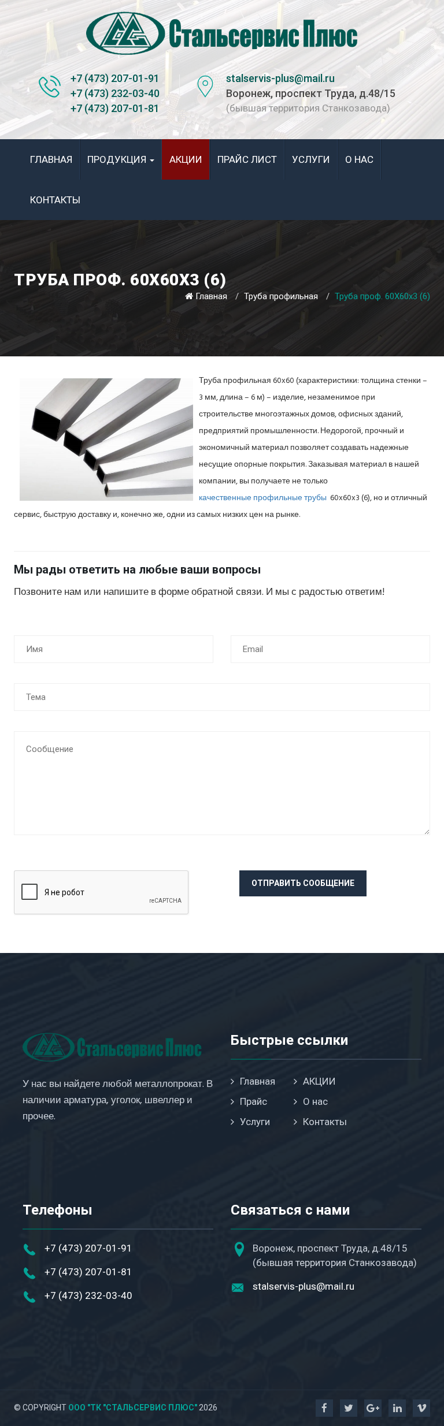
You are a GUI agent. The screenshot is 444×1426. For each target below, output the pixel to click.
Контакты (55, 200)
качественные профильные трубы (263, 498)
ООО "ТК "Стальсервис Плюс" (132, 1407)
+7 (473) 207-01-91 (115, 78)
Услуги (311, 159)
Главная (51, 159)
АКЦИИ (185, 159)
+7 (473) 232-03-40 (115, 93)
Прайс (253, 1101)
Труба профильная (281, 296)
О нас (359, 159)
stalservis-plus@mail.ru (280, 78)
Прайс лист (247, 159)
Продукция (118, 159)
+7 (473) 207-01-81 (115, 108)
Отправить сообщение (302, 883)
